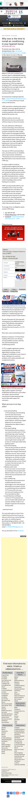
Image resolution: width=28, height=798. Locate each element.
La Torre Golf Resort (7, 702)
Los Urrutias (5, 710)
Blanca (3, 746)
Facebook (22, 301)
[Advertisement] (14, 610)
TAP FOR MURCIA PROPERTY (14, 40)
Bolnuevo (16, 693)
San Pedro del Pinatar (7, 725)
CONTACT (5, 20)
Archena (4, 744)
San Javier (4, 724)
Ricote (3, 763)
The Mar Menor (7, 684)
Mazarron (17, 705)
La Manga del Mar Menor (6, 697)
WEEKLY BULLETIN (22, 20)
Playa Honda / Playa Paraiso (7, 717)
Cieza (15, 726)
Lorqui (3, 754)
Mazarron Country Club (19, 761)
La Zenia (16, 774)
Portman (4, 720)
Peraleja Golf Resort (7, 761)
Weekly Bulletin (5, 787)
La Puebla (4, 700)
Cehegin (16, 724)
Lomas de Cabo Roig (19, 776)
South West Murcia (20, 685)
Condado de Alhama (19, 697)
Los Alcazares (5, 705)
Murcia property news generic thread (10, 786)
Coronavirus (4, 783)
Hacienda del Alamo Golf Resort (19, 701)
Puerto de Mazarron (19, 707)
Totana (16, 712)
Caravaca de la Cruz (19, 722)
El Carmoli (4, 690)
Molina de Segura (6, 756)
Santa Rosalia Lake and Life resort (6, 728)
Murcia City (5, 759)
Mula (15, 732)
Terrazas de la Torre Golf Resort (7, 731)
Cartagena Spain (5, 782)
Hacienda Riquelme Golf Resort (7, 751)
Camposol (17, 695)
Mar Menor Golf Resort (6, 712)
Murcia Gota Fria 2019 (7, 785)
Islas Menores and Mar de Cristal (6, 692)
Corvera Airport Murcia (7, 784)
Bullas (16, 719)
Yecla (15, 734)
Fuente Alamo (18, 699)
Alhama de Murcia (19, 692)
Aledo (15, 690)
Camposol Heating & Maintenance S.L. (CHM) (14, 63)
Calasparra (17, 720)
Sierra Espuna (18, 710)
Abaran (3, 741)
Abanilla (4, 739)
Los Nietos (4, 708)
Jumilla (16, 729)
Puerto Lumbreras (19, 709)
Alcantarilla (5, 742)
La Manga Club (5, 695)
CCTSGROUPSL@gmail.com (14, 538)
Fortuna (16, 727)
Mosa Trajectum (6, 758)
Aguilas (16, 688)
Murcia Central (7, 737)
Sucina (3, 764)
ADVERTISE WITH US (12, 20)
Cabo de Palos (5, 686)
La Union (4, 703)
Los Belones (5, 707)
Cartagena (4, 688)
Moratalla (17, 731)
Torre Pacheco (5, 734)
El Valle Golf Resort (7, 749)
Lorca (15, 704)
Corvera (4, 747)
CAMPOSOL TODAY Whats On (9, 781)
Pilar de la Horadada (7, 715)
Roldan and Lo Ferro (7, 722)
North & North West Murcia (20, 716)
